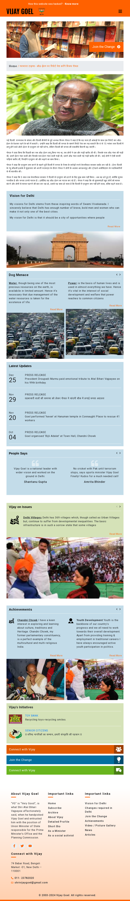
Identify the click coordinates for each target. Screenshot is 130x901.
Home (13, 66)
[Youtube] (30, 846)
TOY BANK (31, 715)
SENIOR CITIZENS (36, 730)
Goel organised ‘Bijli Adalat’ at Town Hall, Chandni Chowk (60, 436)
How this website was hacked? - (53, 3)
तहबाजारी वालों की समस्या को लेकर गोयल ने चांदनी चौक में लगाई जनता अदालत (64, 398)
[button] (117, 274)
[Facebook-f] (14, 846)
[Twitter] (22, 846)
